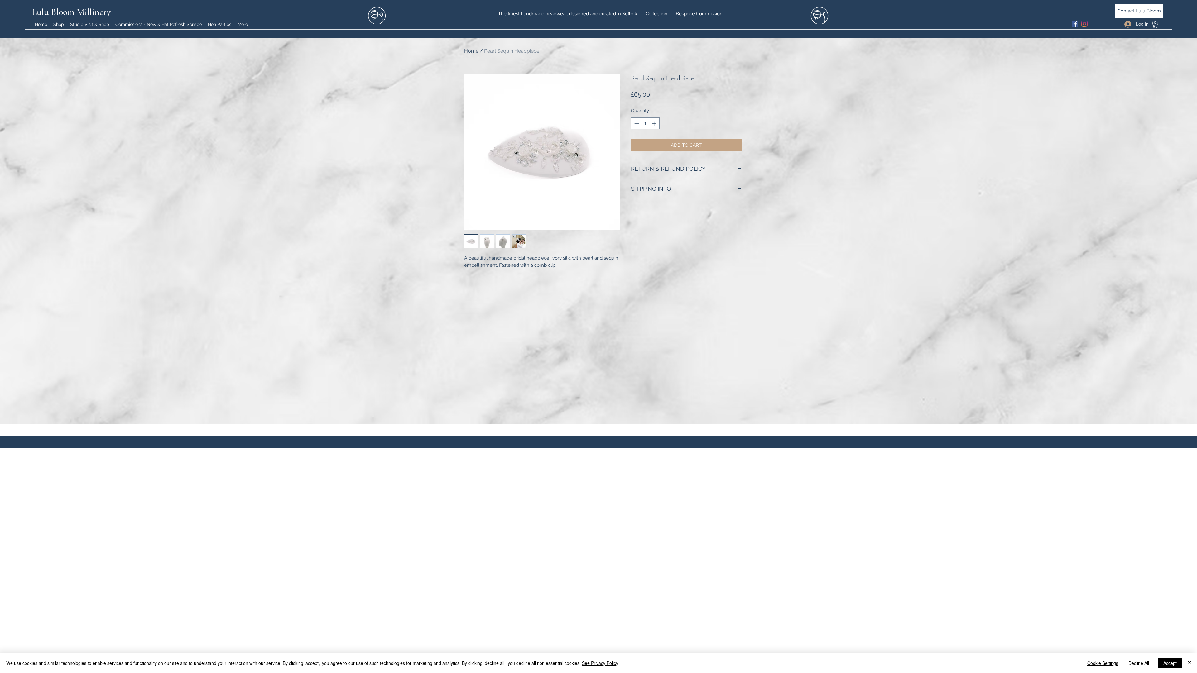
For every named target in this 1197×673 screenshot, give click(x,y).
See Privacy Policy (600, 663)
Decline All (1138, 663)
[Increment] (655, 123)
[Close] (1189, 663)
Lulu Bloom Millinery (71, 12)
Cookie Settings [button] (1102, 663)
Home (471, 51)
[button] (1155, 24)
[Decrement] (636, 123)
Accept (1170, 663)
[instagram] (1084, 24)
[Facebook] (1075, 24)
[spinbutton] (645, 123)
